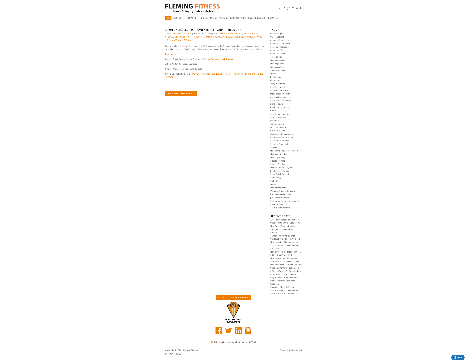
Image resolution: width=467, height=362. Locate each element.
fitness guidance (278, 60)
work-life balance (278, 127)
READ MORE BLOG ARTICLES (181, 93)
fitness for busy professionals (284, 151)
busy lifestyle (276, 33)
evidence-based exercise (282, 137)
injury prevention (277, 84)
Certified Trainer (277, 130)
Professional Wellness (280, 100)
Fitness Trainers (277, 161)
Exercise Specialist (231, 34)
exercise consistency (280, 43)
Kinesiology (275, 178)
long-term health (277, 87)
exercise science (278, 53)
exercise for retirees (279, 141)
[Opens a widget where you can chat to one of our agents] (458, 358)
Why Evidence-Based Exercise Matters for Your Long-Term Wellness (284, 280)
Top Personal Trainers (178, 40)
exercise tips (276, 57)
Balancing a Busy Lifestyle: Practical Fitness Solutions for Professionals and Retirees (284, 290)
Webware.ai (296, 350)
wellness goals (277, 124)
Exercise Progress (278, 47)
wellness (274, 121)
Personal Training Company (209, 37)
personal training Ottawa (281, 194)
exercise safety (277, 50)
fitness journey (277, 64)
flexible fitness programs (282, 167)
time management (278, 117)
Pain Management (278, 188)
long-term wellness (279, 90)
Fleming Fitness (277, 70)
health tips (275, 80)
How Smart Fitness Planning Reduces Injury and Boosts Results (283, 229)
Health (273, 74)
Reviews (252, 18)
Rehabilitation (276, 204)
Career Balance (277, 37)
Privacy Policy (173, 354)
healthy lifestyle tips (279, 171)
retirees (274, 110)
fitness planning (277, 157)
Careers (261, 18)
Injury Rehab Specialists (281, 174)
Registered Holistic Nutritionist (245, 37)
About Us (177, 18)
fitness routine (277, 67)
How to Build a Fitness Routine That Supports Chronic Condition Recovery (285, 245)
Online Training (209, 18)
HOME (168, 18)
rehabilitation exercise (280, 107)
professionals (276, 104)
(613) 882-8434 (291, 8)
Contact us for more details (233, 297)
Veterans (223, 18)
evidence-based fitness (281, 40)
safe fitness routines (280, 114)
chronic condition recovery (282, 134)
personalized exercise (280, 97)
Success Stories (237, 18)
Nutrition (185, 37)
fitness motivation (278, 154)
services (191, 18)
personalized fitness (279, 198)
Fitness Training (277, 164)
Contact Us (272, 18)
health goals (275, 77)
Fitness (273, 147)
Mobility (274, 181)
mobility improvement (280, 94)
